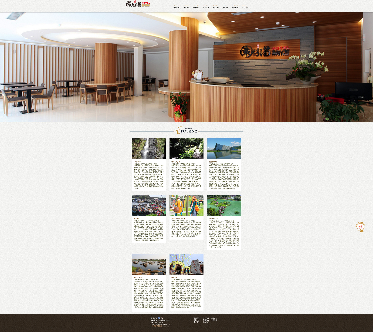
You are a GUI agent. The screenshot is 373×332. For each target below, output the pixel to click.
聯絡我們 (235, 7)
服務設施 (214, 318)
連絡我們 (196, 322)
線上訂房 (245, 7)
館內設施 (196, 7)
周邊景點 (216, 7)
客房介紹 (186, 7)
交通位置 (225, 7)
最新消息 (206, 7)
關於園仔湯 (176, 7)
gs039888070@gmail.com (163, 324)
